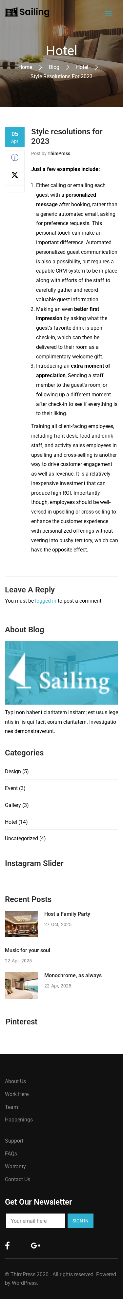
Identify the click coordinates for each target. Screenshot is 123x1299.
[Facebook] (14, 159)
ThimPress (59, 153)
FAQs (11, 1153)
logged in (45, 601)
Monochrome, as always (73, 975)
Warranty (15, 1166)
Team (11, 1107)
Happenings (19, 1119)
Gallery (13, 805)
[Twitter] (14, 177)
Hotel (82, 67)
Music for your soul (27, 950)
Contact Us (17, 1179)
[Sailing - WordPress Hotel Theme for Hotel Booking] (27, 12)
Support (14, 1141)
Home (25, 67)
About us (15, 1081)
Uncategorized (21, 838)
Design (13, 771)
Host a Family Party (67, 914)
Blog (54, 67)
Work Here (17, 1094)
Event (11, 788)
